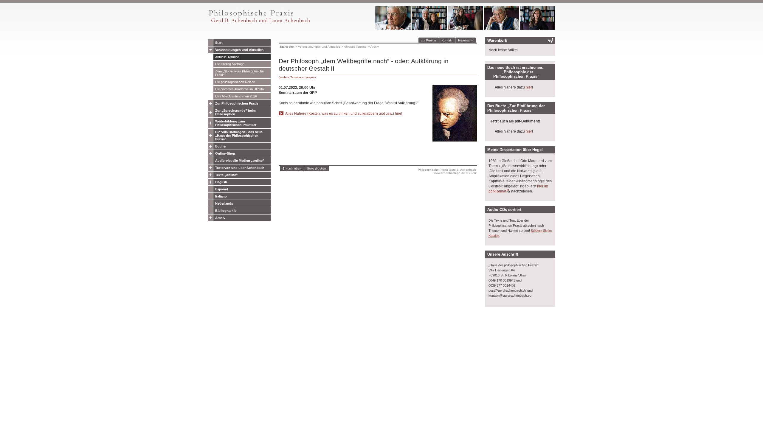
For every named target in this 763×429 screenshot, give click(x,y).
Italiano (221, 196)
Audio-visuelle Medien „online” (239, 160)
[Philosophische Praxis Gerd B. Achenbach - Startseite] (259, 22)
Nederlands (224, 203)
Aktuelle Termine (227, 57)
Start (219, 42)
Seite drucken (316, 168)
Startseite (287, 46)
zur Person (428, 40)
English (221, 182)
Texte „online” (226, 175)
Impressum (465, 40)
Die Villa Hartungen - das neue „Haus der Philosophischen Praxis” (239, 135)
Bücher (221, 146)
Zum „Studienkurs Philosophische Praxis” (239, 73)
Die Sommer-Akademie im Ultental (239, 89)
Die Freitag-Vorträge (229, 64)
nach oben (293, 168)
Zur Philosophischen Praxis (236, 103)
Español (221, 189)
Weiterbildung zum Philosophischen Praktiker (235, 123)
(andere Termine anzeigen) (297, 77)
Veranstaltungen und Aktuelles (239, 50)
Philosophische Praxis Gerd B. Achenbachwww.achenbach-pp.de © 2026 (447, 171)
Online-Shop (225, 153)
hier (529, 87)
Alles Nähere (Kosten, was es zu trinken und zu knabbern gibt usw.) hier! (343, 113)
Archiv (220, 218)
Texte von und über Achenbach (239, 168)
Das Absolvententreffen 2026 (236, 96)
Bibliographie (225, 210)
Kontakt (447, 40)
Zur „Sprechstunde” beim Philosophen (235, 112)
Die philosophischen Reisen (235, 82)
